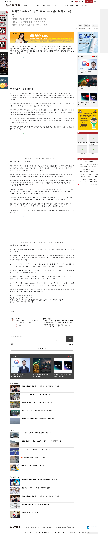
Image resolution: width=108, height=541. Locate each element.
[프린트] (85, 25)
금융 (54, 5)
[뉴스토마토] (13, 5)
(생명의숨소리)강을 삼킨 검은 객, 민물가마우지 (55, 324)
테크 (66, 5)
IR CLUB (54, 532)
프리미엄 (85, 5)
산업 (60, 5)
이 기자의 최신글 (47, 319)
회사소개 (27, 532)
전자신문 (81, 1)
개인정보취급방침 (46, 532)
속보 (25, 5)
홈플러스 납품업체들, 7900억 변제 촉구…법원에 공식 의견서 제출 (59, 322)
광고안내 (38, 532)
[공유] (88, 25)
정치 (31, 5)
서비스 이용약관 (72, 532)
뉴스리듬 (80, 56)
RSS (79, 532)
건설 (77, 5)
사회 (43, 5)
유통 (72, 5)
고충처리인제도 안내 (62, 532)
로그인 (95, 1)
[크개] (93, 25)
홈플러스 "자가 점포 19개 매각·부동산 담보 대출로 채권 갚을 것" (59, 320)
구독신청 (84, 532)
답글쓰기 (81, 25)
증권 (48, 5)
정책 (37, 5)
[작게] (96, 25)
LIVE (76, 1)
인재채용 (32, 532)
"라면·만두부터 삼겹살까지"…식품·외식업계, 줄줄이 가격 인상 (58, 326)
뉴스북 (19, 325)
